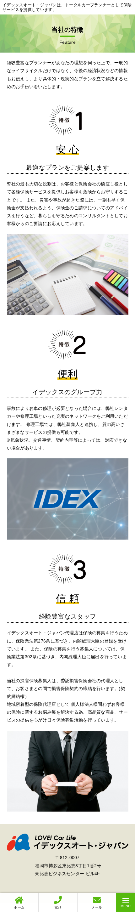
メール (96, 907)
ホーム (19, 907)
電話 (58, 907)
